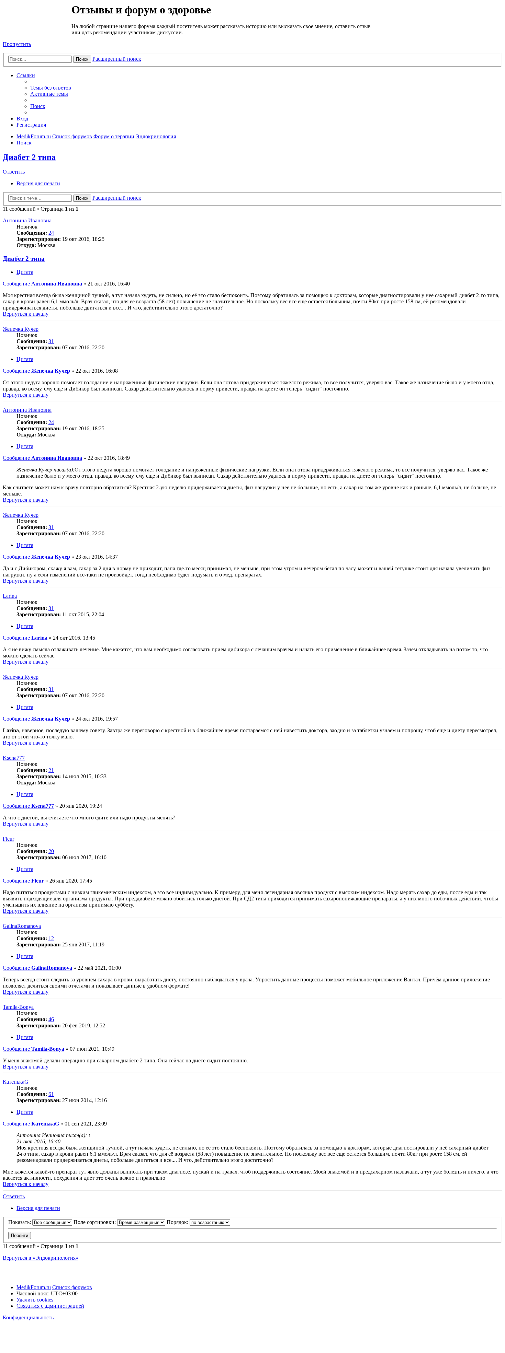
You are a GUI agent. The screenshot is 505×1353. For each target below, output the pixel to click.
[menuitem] (50, 88)
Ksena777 (14, 758)
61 (51, 1094)
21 (51, 770)
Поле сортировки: (95, 1222)
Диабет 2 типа (29, 157)
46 (51, 1019)
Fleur (8, 839)
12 (51, 938)
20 (51, 851)
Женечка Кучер (20, 329)
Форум (36, 18)
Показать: (20, 1222)
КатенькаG (16, 1082)
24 (51, 233)
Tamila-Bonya (18, 1007)
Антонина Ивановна (27, 220)
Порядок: (178, 1222)
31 (51, 341)
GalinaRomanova (22, 926)
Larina (10, 596)
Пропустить (17, 44)
